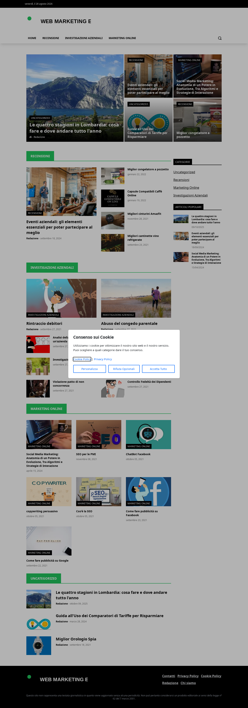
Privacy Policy (103, 359)
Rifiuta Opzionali (124, 369)
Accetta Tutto (158, 369)
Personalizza (89, 369)
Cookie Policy (82, 359)
